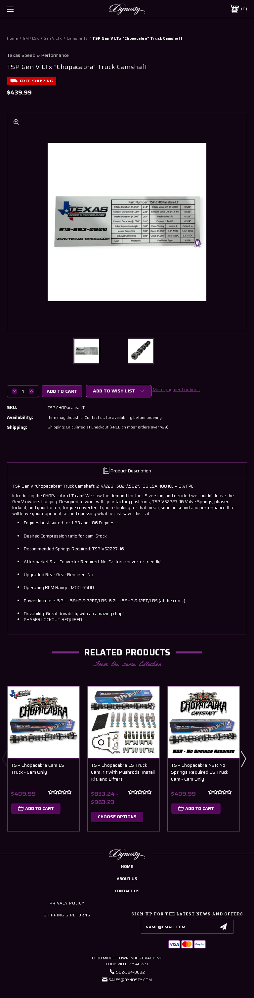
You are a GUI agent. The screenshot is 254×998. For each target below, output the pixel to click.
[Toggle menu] (31, 9)
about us (127, 878)
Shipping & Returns (67, 915)
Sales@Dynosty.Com (130, 980)
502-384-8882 (130, 972)
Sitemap (166, 993)
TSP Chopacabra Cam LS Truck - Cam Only (37, 769)
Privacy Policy (67, 903)
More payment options (176, 389)
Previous (4, 758)
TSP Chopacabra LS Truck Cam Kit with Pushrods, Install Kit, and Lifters (123, 772)
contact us (127, 891)
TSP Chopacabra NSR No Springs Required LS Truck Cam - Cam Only (199, 772)
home (127, 866)
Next (243, 758)
